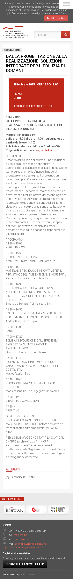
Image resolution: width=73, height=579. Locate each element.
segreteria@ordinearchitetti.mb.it (31, 543)
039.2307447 (20, 535)
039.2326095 (21, 539)
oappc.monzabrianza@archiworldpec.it (23, 547)
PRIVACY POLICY (10, 575)
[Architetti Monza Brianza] (15, 31)
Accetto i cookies (56, 18)
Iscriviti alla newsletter (25, 564)
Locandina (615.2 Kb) (23, 477)
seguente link (44, 150)
